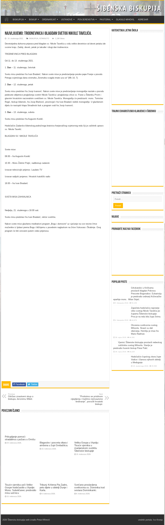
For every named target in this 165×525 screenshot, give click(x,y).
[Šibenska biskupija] (82, 8)
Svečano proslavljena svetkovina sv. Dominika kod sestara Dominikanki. (89, 487)
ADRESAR (143, 19)
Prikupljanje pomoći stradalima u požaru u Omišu (20, 438)
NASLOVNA (6, 19)
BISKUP (33, 19)
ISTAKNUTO (44, 38)
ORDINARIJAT (49, 19)
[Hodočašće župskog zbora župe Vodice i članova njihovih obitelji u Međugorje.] (121, 361)
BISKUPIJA (18, 19)
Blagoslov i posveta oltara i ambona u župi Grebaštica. (54, 444)
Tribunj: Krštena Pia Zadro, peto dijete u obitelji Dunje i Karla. (54, 487)
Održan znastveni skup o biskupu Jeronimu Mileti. (20, 396)
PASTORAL (105, 19)
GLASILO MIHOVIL (125, 19)
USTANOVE (67, 19)
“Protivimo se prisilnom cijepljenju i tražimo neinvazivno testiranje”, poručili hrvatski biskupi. (87, 399)
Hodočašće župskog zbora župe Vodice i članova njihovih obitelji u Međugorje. (146, 359)
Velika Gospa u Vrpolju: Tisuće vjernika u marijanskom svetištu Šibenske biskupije (86, 446)
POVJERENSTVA (86, 19)
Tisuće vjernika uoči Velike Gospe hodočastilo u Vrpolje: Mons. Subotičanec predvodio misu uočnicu (20, 488)
